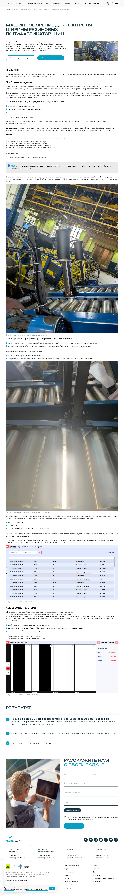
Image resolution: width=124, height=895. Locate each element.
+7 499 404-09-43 (15, 856)
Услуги (47, 3)
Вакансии (67, 885)
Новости (96, 869)
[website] (112, 3)
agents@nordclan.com (74, 858)
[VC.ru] (96, 841)
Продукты (67, 3)
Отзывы (76, 3)
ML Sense (15, 166)
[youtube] (111, 841)
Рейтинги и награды (71, 882)
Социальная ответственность (103, 878)
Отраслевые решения (35, 3)
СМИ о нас (97, 875)
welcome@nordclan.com (17, 858)
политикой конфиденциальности (37, 889)
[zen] (101, 841)
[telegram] (91, 841)
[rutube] (116, 841)
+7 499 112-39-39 (44, 856)
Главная (8, 9)
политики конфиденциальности (83, 819)
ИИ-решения (57, 3)
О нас (95, 865)
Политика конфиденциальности (16, 880)
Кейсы (16, 9)
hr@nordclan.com (102, 858)
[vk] (86, 841)
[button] (107, 3)
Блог (94, 872)
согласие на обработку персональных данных (93, 817)
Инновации (96, 882)
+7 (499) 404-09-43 (93, 4)
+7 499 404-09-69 (73, 856)
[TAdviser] (106, 841)
